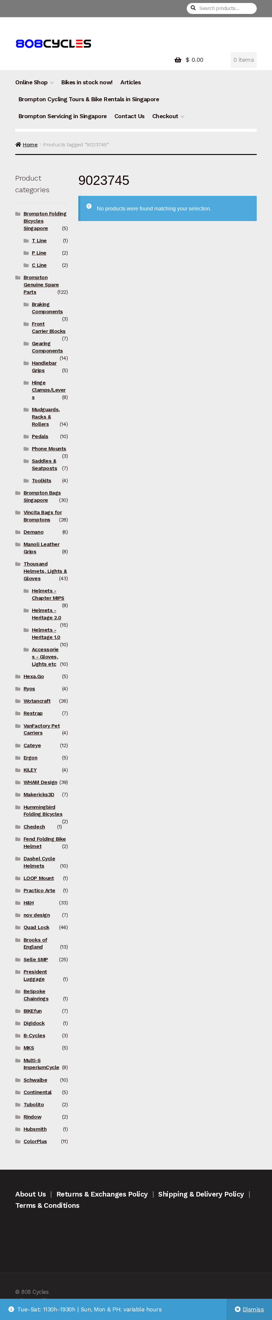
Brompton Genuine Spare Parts (41, 284)
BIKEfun (33, 1011)
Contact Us (129, 116)
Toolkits (41, 481)
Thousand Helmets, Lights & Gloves (45, 571)
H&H (29, 903)
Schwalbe (35, 1080)
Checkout (165, 116)
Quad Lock (36, 927)
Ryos (29, 689)
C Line (39, 265)
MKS (29, 1048)
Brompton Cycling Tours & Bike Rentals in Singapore (88, 99)
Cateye (32, 745)
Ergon (30, 758)
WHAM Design (40, 782)
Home (30, 144)
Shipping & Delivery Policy (201, 1194)
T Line (39, 241)
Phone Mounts (49, 449)
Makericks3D (39, 795)
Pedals (40, 436)
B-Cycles (34, 1036)
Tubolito (34, 1105)
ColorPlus (35, 1141)
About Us (30, 1194)
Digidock (34, 1023)
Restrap (33, 713)
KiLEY (30, 770)
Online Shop (31, 82)
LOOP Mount (39, 878)
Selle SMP (36, 960)
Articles (130, 82)
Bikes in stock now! (87, 82)
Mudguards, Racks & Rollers (46, 417)
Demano (33, 532)
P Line (39, 253)
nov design (37, 915)
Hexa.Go (34, 676)
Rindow (32, 1117)
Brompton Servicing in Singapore (62, 116)
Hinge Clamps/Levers (49, 390)
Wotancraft (37, 701)
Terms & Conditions (47, 1205)
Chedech (34, 827)
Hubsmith (35, 1129)
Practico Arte (39, 890)
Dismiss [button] (253, 1309)
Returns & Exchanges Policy (102, 1194)
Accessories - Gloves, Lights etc (45, 657)
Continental (38, 1092)
